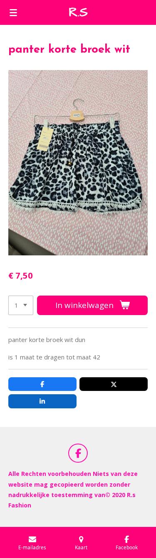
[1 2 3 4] (20, 305)
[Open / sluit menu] (13, 12)
